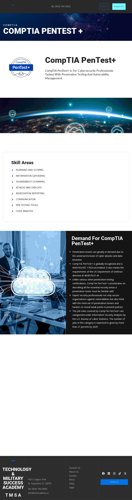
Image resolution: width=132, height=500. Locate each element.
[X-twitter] (125, 473)
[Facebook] (103, 473)
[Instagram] (114, 473)
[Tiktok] (119, 473)
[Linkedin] (108, 473)
